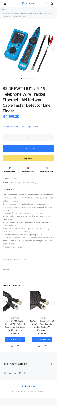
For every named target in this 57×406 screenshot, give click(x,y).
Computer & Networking (25, 182)
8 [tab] (35, 78)
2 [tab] (23, 78)
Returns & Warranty (11, 126)
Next (53, 49)
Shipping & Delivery (30, 126)
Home (3, 9)
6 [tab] (31, 78)
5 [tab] (29, 78)
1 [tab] (21, 78)
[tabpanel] (28, 47)
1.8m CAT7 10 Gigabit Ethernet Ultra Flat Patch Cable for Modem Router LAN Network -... (15, 325)
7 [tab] (33, 78)
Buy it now (28, 158)
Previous (4, 49)
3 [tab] (25, 78)
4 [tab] (27, 78)
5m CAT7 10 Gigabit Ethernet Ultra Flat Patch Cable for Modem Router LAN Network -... (42, 325)
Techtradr (15, 178)
